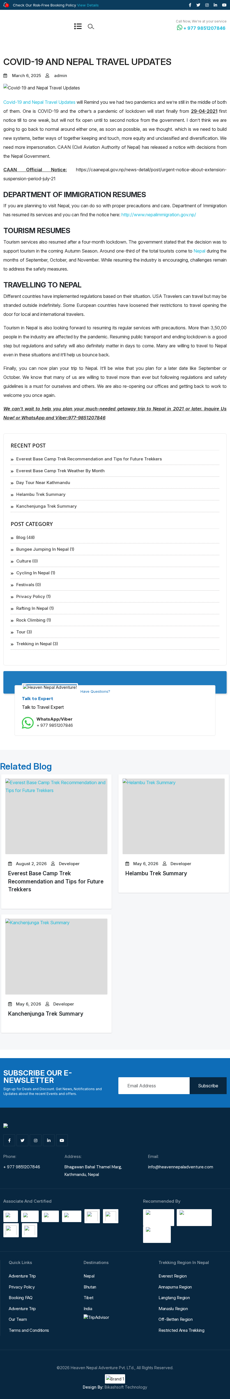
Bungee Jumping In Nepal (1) (45, 549)
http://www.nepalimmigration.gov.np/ (158, 214)
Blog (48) (25, 537)
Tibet (88, 1297)
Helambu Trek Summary (156, 873)
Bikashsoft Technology (126, 1387)
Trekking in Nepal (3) (37, 643)
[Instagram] (207, 5)
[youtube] (224, 5)
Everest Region (172, 1276)
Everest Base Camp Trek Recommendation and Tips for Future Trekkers (56, 881)
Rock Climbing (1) (33, 620)
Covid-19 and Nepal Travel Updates (39, 102)
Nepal (199, 251)
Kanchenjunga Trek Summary (45, 1013)
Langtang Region (174, 1297)
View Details (88, 5)
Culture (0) (27, 561)
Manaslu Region (173, 1308)
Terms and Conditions (29, 1330)
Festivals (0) (28, 584)
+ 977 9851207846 (54, 725)
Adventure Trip (22, 1276)
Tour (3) (24, 632)
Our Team (18, 1319)
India (88, 1308)
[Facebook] (190, 5)
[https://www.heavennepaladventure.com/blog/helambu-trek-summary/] (174, 816)
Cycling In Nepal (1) (35, 572)
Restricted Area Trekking (181, 1330)
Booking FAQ (21, 1297)
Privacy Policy (22, 1287)
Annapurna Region (175, 1287)
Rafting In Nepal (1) (35, 608)
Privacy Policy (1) (33, 596)
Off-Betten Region (175, 1319)
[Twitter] (198, 5)
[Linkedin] (215, 5)
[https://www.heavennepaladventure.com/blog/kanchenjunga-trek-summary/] (56, 956)
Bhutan (90, 1287)
